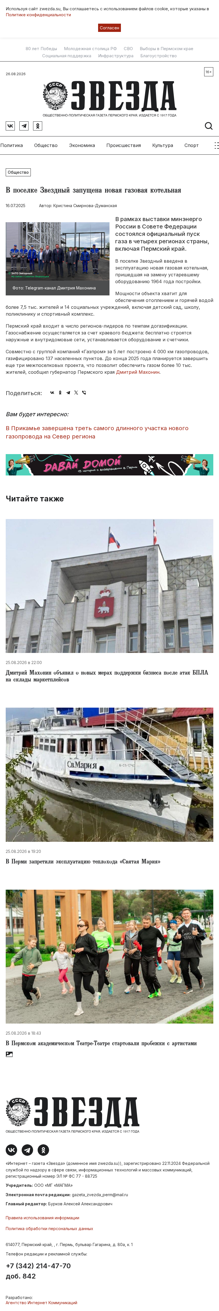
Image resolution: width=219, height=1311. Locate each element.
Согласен (109, 27)
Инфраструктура (115, 55)
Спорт (191, 145)
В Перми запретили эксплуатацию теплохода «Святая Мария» (83, 862)
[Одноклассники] (60, 392)
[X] (76, 392)
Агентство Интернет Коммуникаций (41, 1302)
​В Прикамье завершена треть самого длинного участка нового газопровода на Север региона (97, 432)
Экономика (82, 145)
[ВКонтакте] (52, 392)
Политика (11, 145)
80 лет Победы (41, 48)
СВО (128, 48)
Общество (46, 145)
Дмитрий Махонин (137, 372)
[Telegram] (68, 392)
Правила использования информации (42, 1217)
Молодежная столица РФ (90, 48)
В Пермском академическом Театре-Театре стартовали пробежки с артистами (101, 1044)
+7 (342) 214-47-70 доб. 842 (38, 1271)
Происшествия (123, 145)
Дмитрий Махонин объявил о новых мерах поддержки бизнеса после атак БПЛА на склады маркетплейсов (107, 677)
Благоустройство (158, 55)
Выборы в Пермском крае (166, 48)
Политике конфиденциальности (38, 14)
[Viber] (84, 392)
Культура (162, 145)
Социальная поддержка (66, 55)
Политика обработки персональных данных (49, 1228)
